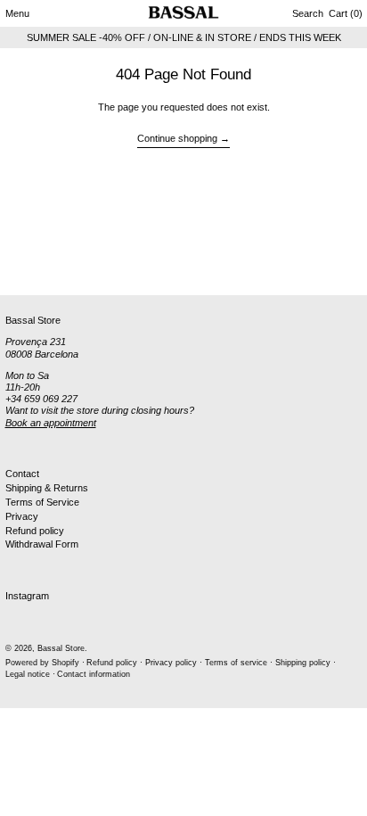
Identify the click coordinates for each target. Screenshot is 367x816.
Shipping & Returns (46, 487)
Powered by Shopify (42, 662)
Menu (17, 13)
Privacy (21, 516)
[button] (307, 13)
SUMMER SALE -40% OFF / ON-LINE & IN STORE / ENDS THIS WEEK (184, 37)
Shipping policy (302, 662)
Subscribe (27, 265)
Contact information (93, 674)
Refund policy (34, 530)
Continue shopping (177, 138)
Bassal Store (61, 648)
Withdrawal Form (41, 544)
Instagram (27, 595)
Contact (22, 473)
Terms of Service (42, 502)
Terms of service (236, 662)
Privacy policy (171, 662)
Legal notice (27, 674)
